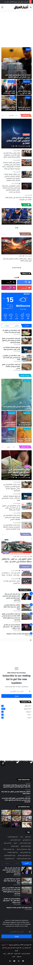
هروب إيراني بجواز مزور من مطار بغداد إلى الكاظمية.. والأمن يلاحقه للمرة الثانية (11, 155)
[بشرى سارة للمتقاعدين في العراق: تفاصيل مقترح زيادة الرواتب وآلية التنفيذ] (27, 818)
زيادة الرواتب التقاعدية (13, 852)
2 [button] (15, 227)
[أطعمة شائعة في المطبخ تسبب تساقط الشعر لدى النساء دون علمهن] (8, 419)
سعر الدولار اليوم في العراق (24, 855)
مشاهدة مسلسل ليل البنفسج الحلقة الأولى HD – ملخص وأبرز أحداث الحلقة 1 (11, 627)
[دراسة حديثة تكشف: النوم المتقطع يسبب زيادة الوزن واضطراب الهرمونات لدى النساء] (8, 435)
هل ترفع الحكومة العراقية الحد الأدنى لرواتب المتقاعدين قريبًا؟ (11, 348)
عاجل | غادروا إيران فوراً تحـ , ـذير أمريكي (11, 582)
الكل (16, 115)
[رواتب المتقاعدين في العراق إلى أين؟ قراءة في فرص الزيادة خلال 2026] (27, 358)
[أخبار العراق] (21, 7)
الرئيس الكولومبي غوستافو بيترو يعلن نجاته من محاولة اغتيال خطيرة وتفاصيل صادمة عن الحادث (11, 188)
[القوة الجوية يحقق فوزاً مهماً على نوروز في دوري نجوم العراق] (17, 216)
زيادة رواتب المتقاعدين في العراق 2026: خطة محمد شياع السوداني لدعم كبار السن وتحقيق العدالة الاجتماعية (11, 617)
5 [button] (14, 267)
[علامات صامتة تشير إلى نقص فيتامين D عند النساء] (16, 395)
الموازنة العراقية (14, 846)
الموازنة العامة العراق (26, 846)
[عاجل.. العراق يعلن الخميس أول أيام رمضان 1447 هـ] (16, 133)
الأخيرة (27, 326)
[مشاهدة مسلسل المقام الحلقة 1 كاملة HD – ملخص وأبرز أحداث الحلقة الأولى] (6, 824)
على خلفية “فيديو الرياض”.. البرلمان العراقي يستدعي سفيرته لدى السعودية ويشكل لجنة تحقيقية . (11, 177)
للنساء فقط (25, 375)
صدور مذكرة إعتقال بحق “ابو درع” (24, 92)
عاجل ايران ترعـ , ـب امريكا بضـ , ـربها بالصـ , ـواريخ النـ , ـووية (11, 573)
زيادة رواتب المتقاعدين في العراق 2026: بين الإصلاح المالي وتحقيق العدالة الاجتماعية (11, 340)
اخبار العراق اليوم (27, 840)
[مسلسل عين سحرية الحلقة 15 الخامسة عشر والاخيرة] (24, 103)
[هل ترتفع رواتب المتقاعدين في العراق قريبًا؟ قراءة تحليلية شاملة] (6, 812)
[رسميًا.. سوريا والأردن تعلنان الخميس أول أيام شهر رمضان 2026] (16, 245)
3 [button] (17, 267)
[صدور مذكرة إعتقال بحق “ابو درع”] (24, 87)
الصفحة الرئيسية (26, 953)
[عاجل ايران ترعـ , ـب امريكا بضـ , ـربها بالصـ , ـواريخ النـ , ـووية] (27, 573)
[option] (16, 79)
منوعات (28, 97)
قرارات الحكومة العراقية (9, 855)
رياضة (25, 204)
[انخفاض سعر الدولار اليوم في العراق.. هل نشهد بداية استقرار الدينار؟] (27, 607)
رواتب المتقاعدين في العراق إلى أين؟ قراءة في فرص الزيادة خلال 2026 (11, 357)
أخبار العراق (27, 81)
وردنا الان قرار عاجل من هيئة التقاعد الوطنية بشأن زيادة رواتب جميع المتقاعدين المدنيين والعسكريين (11, 597)
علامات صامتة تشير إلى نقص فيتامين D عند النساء (17, 407)
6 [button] (12, 267)
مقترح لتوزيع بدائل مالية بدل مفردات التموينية (19, 634)
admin (26, 146)
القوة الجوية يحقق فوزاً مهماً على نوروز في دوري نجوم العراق (17, 220)
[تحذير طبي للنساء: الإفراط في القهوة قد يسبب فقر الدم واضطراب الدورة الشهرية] (24, 435)
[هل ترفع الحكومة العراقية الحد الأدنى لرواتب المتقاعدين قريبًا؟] (27, 349)
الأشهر (17, 326)
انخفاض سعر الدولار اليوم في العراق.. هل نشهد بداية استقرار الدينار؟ (12, 607)
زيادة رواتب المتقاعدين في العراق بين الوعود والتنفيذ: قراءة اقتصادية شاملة (11, 527)
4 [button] (15, 267)
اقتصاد (28, 49)
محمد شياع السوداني (9, 858)
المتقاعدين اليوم (7, 843)
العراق (15, 843)
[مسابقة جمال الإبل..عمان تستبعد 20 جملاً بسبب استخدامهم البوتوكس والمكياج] (27, 824)
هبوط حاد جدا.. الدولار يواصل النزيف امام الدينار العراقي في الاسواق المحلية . (18, 76)
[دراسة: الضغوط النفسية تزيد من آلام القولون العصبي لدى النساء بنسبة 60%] (24, 419)
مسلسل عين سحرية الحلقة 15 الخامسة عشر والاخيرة (24, 109)
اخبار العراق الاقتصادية (13, 836)
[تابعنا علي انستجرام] (3, 763)
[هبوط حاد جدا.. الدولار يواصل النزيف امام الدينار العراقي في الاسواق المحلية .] (16, 63)
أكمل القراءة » (25, 566)
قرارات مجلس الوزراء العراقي (24, 858)
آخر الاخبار (26, 115)
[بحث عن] (31, 8)
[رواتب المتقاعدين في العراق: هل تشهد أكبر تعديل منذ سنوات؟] (27, 332)
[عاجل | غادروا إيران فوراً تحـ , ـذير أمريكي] (27, 581)
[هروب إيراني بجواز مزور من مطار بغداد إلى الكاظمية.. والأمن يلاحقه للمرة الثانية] (27, 153)
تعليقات (6, 326)
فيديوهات (25, 534)
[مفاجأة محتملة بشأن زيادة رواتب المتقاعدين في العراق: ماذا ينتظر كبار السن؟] (27, 812)
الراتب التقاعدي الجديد (15, 840)
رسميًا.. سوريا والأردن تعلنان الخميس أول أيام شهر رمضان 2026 (17, 259)
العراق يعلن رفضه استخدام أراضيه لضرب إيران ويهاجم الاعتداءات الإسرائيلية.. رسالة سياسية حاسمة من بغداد (11, 165)
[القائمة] (2, 8)
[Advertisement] (16, 29)
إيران (21, 836)
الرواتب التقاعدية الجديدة (25, 843)
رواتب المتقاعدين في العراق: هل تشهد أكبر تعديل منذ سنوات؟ (11, 331)
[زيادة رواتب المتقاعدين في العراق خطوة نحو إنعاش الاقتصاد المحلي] (27, 366)
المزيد (8, 447)
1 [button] (17, 227)
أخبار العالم (11, 81)
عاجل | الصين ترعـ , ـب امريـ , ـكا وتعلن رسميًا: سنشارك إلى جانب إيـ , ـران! (17, 560)
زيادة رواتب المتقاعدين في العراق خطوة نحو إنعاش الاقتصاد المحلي (11, 366)
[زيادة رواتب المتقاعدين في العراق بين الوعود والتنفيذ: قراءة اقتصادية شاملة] (27, 525)
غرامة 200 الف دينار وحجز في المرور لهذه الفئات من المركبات (18, 198)
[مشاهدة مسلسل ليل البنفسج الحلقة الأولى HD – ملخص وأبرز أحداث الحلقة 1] (27, 627)
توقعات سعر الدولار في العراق (24, 849)
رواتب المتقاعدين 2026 (8, 849)
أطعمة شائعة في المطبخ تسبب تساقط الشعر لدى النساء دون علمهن (9, 425)
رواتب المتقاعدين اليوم (25, 852)
